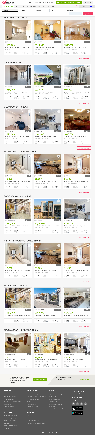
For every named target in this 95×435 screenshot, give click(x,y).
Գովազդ (6, 428)
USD (83, 6)
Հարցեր (29, 418)
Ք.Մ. (10, 53)
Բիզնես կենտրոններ (10, 425)
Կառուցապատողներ (11, 418)
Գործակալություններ (11, 415)
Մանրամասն (76, 14)
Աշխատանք (8, 404)
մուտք (88, 2)
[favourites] (76, 6)
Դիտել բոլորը (83, 58)
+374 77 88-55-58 (79, 400)
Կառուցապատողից (55, 404)
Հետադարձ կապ (49, 2)
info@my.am (78, 397)
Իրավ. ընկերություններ (11, 420)
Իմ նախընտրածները (33, 399)
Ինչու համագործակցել (56, 394)
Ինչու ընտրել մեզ (32, 394)
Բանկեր (6, 423)
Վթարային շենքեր (32, 406)
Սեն (18, 53)
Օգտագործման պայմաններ (36, 423)
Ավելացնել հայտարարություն (70, 2)
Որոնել (88, 14)
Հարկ (27, 53)
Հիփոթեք (29, 401)
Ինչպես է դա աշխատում (12, 401)
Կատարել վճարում (39, 379)
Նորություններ (9, 399)
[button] (10, 10)
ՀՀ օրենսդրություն (33, 420)
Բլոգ (28, 415)
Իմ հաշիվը (52, 396)
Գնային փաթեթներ (55, 399)
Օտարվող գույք (54, 401)
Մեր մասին (7, 394)
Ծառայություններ (10, 396)
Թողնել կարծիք (31, 404)
